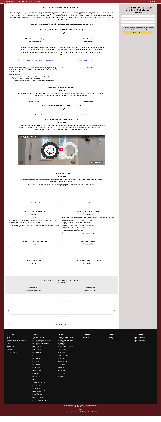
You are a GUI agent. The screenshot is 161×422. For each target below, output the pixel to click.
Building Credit (35, 379)
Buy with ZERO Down (36, 349)
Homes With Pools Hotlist (37, 373)
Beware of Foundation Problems (38, 399)
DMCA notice (80, 413)
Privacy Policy (126, 30)
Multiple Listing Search (36, 376)
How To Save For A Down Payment (39, 400)
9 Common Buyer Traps (36, 356)
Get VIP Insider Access (11, 350)
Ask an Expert (9, 353)
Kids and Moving (61, 376)
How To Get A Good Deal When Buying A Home (41, 340)
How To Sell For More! (62, 353)
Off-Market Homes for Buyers (38, 341)
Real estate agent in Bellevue (139, 337)
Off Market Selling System (63, 344)
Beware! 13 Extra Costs (36, 352)
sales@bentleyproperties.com (80, 407)
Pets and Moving (61, 374)
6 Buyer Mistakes (35, 355)
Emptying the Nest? (61, 368)
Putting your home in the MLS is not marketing (41, 343)
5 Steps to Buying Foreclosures (38, 338)
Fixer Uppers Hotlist (36, 374)
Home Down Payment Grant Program (39, 387)
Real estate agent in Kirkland (139, 340)
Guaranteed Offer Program (63, 355)
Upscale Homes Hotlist (36, 368)
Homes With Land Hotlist (37, 371)
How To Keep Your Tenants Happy (38, 390)
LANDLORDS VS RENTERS (37, 396)
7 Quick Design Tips (36, 393)
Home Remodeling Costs (37, 394)
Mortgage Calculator (36, 358)
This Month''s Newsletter (12, 352)
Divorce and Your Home (62, 361)
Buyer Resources (10, 344)
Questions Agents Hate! (62, 349)
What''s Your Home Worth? (63, 350)
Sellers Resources (10, 346)
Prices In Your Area (61, 358)
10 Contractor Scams (36, 402)
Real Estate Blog (10, 338)
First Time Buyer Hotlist (36, 367)
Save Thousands (35, 353)
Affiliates (24, 1)
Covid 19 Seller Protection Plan (64, 356)
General (10, 335)
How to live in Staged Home (63, 343)
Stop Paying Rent (35, 347)
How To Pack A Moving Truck (38, 385)
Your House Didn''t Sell (62, 365)
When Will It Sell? (61, 367)
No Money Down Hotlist (37, 370)
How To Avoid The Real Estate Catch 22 (65, 340)
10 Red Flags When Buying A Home (39, 382)
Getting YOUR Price (61, 373)
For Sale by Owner (61, 364)
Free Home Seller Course (62, 341)
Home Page (9, 343)
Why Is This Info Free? (11, 349)
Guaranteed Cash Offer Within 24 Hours (65, 337)
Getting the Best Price (62, 371)
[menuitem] (8, 1)
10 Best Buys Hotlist (36, 365)
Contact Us (111, 337)
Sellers (18, 1)
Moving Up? (34, 350)
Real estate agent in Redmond (139, 341)
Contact (30, 1)
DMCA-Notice (86, 337)
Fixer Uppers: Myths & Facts (37, 361)
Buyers (13, 1)
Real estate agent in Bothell (139, 338)
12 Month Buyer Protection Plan (38, 337)
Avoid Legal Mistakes (62, 370)
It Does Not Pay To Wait (37, 388)
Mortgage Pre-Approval (37, 364)
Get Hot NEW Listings (36, 344)
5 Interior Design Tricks (36, 391)
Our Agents (37, 1)
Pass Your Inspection (62, 359)
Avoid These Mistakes (62, 352)
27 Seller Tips (60, 362)
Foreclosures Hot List (36, 346)
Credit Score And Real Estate (38, 397)
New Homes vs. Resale (36, 359)
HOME (8, 1)
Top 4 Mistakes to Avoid (62, 338)
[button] (138, 32)
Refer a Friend (111, 338)
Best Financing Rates (36, 362)
